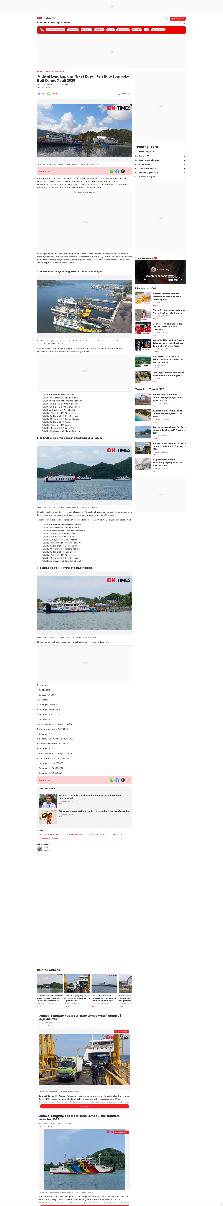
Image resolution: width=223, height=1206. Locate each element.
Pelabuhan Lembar (109, 178)
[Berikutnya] (132, 963)
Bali (92, 181)
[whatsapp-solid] (112, 171)
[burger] (184, 22)
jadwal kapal (51, 348)
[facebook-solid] (117, 171)
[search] (167, 18)
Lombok (41, 178)
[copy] (128, 171)
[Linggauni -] (39, 849)
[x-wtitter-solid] (123, 171)
